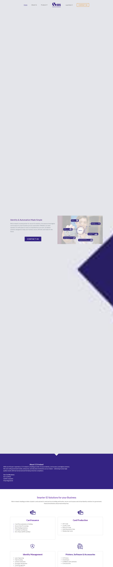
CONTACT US (82, 5)
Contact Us (33, 238)
